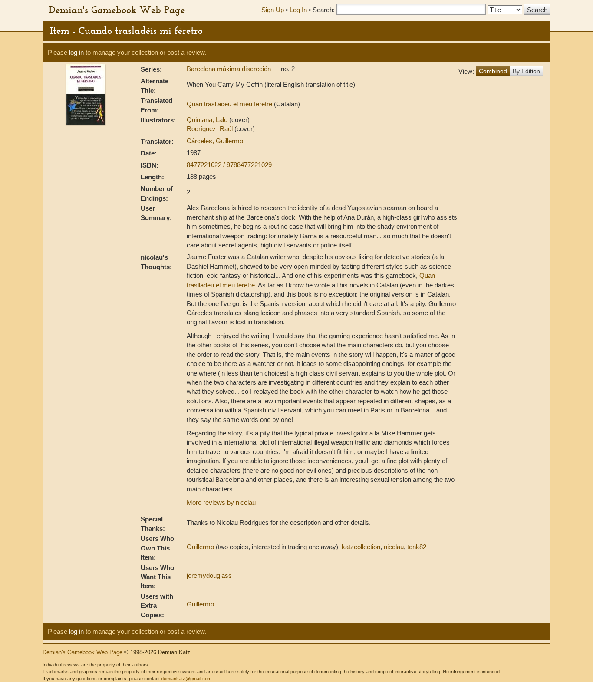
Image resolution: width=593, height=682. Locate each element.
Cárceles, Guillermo (215, 141)
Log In (298, 9)
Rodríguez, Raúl (210, 128)
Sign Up (272, 9)
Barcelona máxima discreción (230, 68)
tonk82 (416, 546)
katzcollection (361, 546)
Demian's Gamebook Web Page (117, 9)
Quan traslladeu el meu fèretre (230, 104)
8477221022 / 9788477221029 (229, 164)
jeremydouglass (209, 575)
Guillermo (200, 546)
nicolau (394, 546)
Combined (493, 71)
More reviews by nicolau (221, 502)
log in (76, 52)
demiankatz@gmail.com (186, 678)
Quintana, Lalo (208, 119)
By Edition (526, 71)
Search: (324, 9)
